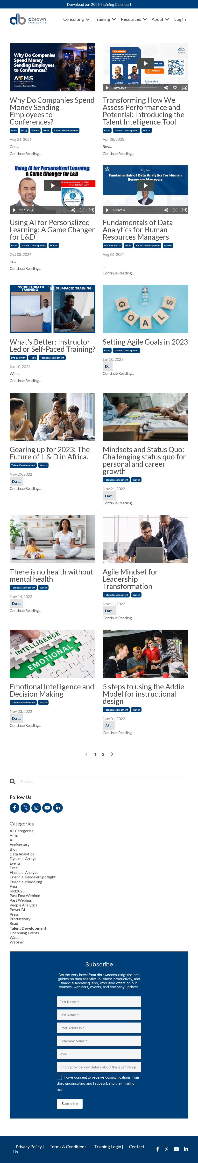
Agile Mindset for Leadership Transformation (130, 579)
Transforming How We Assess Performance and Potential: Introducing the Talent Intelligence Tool (143, 110)
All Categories (21, 830)
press (14, 914)
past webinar (21, 900)
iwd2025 (17, 891)
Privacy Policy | (30, 1146)
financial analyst (24, 872)
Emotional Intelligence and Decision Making (52, 690)
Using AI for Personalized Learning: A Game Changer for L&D (52, 229)
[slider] (142, 88)
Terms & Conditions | (69, 1146)
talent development (66, 130)
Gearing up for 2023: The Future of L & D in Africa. (50, 453)
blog (24, 130)
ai (11, 840)
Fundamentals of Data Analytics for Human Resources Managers (138, 229)
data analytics (112, 245)
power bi (17, 909)
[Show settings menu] (174, 88)
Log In (180, 19)
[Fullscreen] (184, 88)
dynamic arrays (23, 858)
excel (14, 867)
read (46, 130)
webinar (17, 942)
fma (13, 886)
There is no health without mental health (51, 575)
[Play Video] (107, 88)
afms (14, 130)
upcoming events (24, 932)
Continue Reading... (25, 153)
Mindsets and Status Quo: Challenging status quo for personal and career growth (144, 460)
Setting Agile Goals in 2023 (145, 341)
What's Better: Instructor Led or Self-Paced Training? (52, 345)
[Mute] (165, 88)
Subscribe (70, 1104)
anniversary (19, 844)
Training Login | (108, 1146)
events (35, 130)
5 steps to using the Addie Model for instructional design (143, 694)
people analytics (23, 905)
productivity (18, 357)
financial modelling (26, 881)
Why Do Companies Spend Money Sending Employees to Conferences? (52, 110)
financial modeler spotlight (33, 877)
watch (146, 130)
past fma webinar (25, 895)
